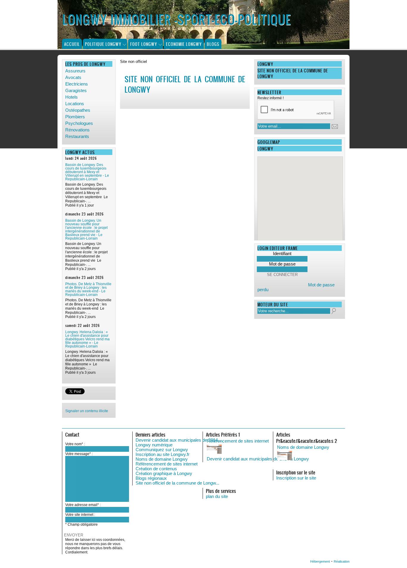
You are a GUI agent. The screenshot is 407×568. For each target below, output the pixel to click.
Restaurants (77, 136)
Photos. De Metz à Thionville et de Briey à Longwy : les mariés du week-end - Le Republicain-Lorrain (88, 289)
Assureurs (75, 71)
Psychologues (79, 123)
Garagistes (76, 90)
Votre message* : (79, 454)
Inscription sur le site (296, 478)
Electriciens (76, 84)
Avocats (73, 77)
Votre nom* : (75, 444)
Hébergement (320, 561)
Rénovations (77, 130)
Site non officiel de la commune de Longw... (177, 483)
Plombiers (75, 116)
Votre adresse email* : (83, 505)
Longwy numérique (154, 445)
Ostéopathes (77, 110)
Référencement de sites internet (167, 464)
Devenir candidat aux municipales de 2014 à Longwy (258, 459)
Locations (74, 103)
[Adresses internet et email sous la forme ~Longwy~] (336, 456)
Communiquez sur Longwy (162, 449)
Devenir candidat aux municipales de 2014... (178, 440)
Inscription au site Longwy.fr (162, 454)
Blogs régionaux (151, 478)
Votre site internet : (80, 515)
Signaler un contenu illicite (86, 411)
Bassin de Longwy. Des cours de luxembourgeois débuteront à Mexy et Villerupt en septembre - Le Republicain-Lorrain (87, 172)
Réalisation (341, 561)
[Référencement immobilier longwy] (266, 450)
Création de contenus (156, 468)
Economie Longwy (184, 44)
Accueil (72, 44)
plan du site (217, 496)
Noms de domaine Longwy (162, 459)
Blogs (213, 44)
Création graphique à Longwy (164, 473)
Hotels (71, 97)
